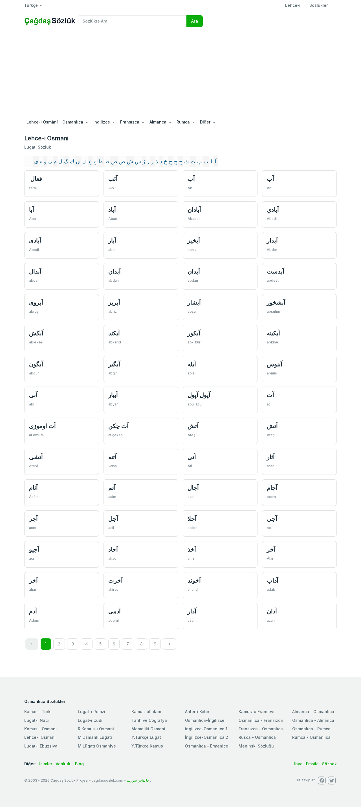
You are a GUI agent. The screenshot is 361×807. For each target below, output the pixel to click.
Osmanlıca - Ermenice (206, 746)
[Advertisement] (180, 73)
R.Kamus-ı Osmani (96, 728)
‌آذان (272, 611)
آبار (112, 240)
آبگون (36, 364)
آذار (192, 611)
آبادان (194, 209)
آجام (272, 487)
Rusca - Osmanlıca (257, 737)
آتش (193, 425)
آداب (272, 580)
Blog (79, 763)
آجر (33, 518)
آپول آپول (199, 394)
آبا (31, 209)
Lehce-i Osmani (40, 737)
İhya (298, 763)
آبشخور (276, 302)
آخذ (192, 549)
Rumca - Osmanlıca (311, 737)
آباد (112, 209)
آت (270, 394)
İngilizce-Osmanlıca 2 (206, 737)
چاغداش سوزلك (138, 780)
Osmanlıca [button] (72, 122)
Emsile (312, 763)
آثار (271, 456)
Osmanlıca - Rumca (311, 728)
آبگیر (114, 364)
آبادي (273, 209)
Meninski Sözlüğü (256, 746)
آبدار (272, 240)
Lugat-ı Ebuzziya (41, 746)
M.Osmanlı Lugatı (95, 737)
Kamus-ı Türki (38, 711)
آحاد (113, 549)
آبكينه (273, 333)
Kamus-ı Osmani (40, 728)
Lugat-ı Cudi (90, 720)
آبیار (113, 394)
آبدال (35, 271)
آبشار (194, 302)
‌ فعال (35, 178)
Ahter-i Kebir (197, 711)
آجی (272, 518)
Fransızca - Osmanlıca (261, 728)
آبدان (114, 271)
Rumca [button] (183, 122)
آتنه (112, 456)
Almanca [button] (157, 122)
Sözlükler (318, 5)
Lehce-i (292, 5)
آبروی (36, 302)
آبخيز (194, 240)
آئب (113, 178)
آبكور (194, 333)
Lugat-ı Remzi (91, 711)
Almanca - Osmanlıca (313, 711)
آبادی (35, 240)
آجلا (192, 518)
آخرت (115, 580)
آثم (112, 487)
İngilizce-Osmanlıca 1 (206, 728)
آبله (192, 364)
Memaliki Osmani (148, 728)
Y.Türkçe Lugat (146, 737)
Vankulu (64, 763)
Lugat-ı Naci (36, 720)
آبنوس (274, 364)
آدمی (114, 611)
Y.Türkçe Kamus (147, 746)
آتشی (36, 456)
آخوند (194, 580)
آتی (192, 456)
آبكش (36, 333)
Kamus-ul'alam (146, 711)
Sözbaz (329, 763)
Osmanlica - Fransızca (261, 720)
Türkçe (31, 5)
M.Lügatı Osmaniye (97, 746)
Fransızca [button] (129, 122)
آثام (33, 487)
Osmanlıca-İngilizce (204, 720)
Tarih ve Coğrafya (149, 720)
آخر (271, 549)
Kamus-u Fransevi (256, 711)
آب (191, 178)
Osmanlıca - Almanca (313, 720)
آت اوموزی (42, 425)
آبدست (275, 271)
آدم (33, 611)
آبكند (114, 333)
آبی (33, 394)
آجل (113, 518)
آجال (193, 487)
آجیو (34, 549)
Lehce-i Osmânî (42, 122)
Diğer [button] (205, 122)
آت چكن (118, 425)
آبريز (114, 302)
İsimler (45, 763)
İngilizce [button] (101, 122)
